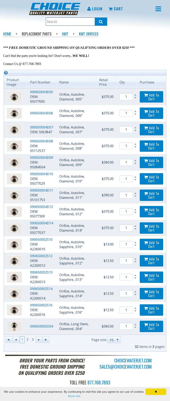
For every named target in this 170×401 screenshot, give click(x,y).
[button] (117, 339)
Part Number (40, 82)
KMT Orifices (88, 34)
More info (74, 396)
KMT (65, 34)
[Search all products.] (101, 21)
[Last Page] (46, 339)
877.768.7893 (98, 382)
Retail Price (103, 82)
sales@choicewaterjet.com (126, 366)
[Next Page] (38, 339)
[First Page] (8, 339)
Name (64, 82)
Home (7, 34)
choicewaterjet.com (133, 360)
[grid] (85, 211)
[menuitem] (55, 9)
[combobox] (111, 339)
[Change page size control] (117, 339)
